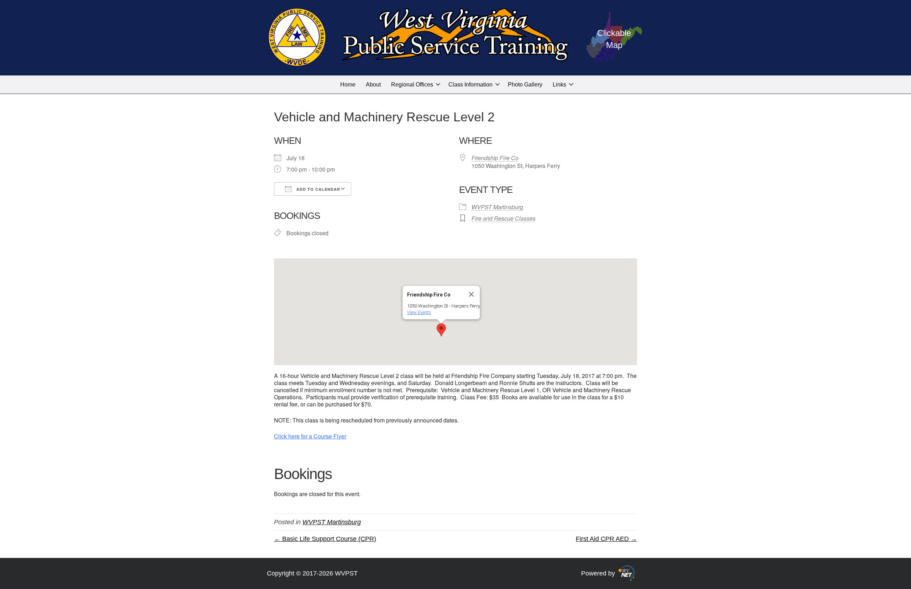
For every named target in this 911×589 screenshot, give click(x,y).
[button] (438, 84)
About (373, 84)
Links (559, 84)
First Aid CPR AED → (606, 538)
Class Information (470, 84)
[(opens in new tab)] (626, 573)
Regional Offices (412, 84)
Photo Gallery (525, 84)
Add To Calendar (317, 189)
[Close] (471, 294)
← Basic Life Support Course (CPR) (325, 538)
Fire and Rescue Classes (504, 218)
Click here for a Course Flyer (310, 436)
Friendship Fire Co (495, 158)
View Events (419, 312)
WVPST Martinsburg (497, 207)
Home (348, 84)
